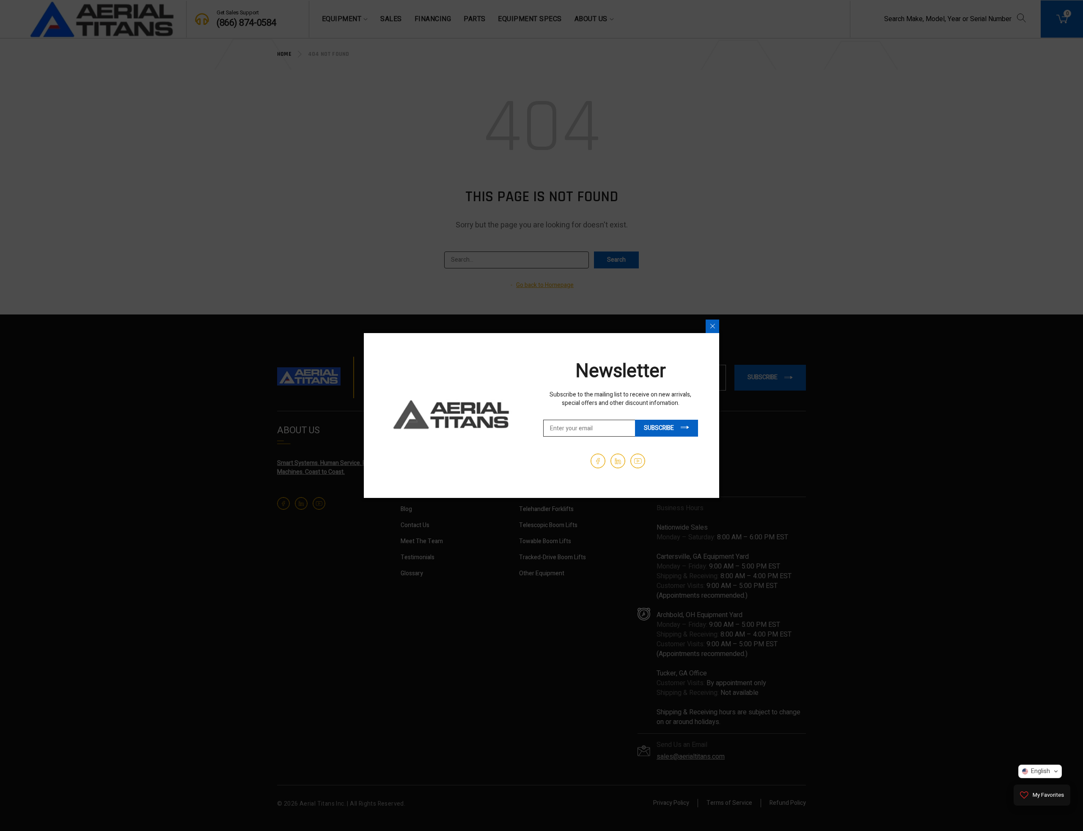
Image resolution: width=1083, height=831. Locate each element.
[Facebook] (598, 461)
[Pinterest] (617, 461)
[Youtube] (637, 461)
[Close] (712, 326)
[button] (1040, 771)
